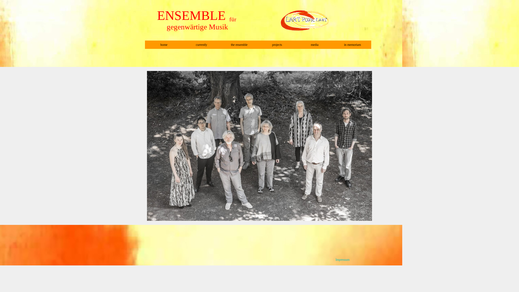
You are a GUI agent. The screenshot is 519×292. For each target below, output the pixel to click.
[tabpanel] (359, 259)
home (163, 44)
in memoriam (352, 44)
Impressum (343, 259)
